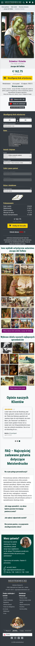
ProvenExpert (13, 433)
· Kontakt (5, 598)
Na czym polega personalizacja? (16, 472)
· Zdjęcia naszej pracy (24, 604)
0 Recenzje (21, 107)
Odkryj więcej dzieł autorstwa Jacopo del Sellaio (17, 331)
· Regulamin (6, 602)
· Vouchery (21, 607)
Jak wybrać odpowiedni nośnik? (16, 518)
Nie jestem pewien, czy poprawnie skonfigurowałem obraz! (16, 525)
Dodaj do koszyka (18, 226)
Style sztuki (14, 7)
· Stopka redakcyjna (8, 600)
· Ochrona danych (7, 604)
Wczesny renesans (23, 7)
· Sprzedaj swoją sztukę (25, 600)
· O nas (4, 613)
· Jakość (21, 602)
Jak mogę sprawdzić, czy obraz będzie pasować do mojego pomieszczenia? (16, 509)
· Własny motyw (23, 598)
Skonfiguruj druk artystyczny (18, 78)
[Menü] (2, 2)
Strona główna (5, 7)
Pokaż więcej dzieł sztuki (17, 388)
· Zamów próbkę (23, 609)
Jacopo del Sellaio (8, 9)
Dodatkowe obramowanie (9, 123)
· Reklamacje (6, 611)
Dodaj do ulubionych (18, 104)
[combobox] (17, 126)
